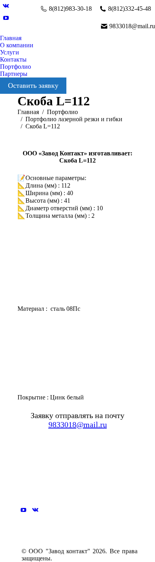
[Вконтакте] (35, 510)
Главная (28, 112)
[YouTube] (23, 510)
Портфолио (62, 112)
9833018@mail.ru (77, 424)
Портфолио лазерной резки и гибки (73, 119)
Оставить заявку (33, 85)
